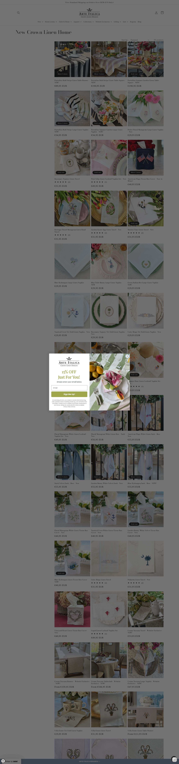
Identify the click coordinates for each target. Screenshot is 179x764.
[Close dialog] (127, 356)
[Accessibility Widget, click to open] (3, 761)
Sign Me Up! (69, 394)
